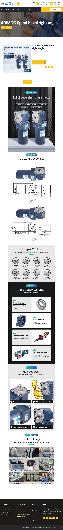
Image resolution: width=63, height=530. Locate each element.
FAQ (30, 9)
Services (20, 9)
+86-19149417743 (58, 2)
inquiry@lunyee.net (7, 515)
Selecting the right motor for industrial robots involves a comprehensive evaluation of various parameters (23, 516)
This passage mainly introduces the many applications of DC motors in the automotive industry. (24, 510)
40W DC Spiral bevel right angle (29, 22)
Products (8, 27)
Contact (36, 9)
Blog (26, 9)
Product (8, 9)
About (14, 9)
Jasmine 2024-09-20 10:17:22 (24, 514)
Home (2, 9)
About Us (34, 510)
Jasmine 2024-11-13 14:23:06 (24, 508)
